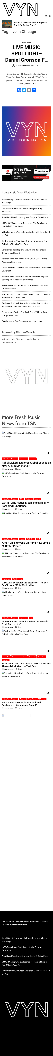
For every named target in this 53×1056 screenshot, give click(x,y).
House (22, 539)
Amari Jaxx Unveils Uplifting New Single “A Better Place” (30, 24)
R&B (14, 579)
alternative (6, 657)
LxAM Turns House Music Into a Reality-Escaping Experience (26, 504)
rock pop (33, 459)
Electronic (29, 499)
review (20, 579)
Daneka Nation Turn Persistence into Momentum (22, 321)
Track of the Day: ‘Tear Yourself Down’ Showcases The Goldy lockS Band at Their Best (26, 665)
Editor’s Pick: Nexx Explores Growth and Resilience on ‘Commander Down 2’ (21, 703)
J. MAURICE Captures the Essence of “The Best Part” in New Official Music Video (25, 584)
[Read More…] (29, 83)
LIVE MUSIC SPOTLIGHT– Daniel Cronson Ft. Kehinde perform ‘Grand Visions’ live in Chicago (26, 63)
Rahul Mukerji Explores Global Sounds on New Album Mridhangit (26, 464)
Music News (26, 42)
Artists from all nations (10, 459)
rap (31, 618)
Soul (38, 539)
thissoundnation (24, 65)
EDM (21, 499)
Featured (37, 499)
